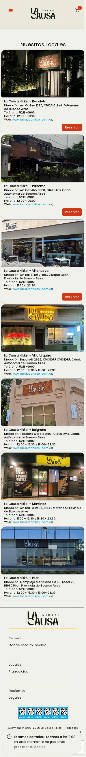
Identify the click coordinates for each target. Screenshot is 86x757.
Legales (15, 697)
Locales (15, 664)
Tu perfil (15, 638)
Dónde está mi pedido (28, 645)
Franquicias (18, 671)
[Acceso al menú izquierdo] (11, 10)
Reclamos (17, 690)
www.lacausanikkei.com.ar (32, 119)
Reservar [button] (72, 127)
